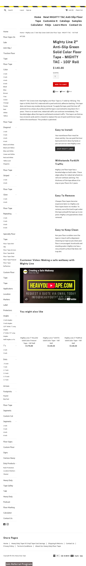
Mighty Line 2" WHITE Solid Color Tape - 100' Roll (51, 340)
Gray (4, 96)
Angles (9, 316)
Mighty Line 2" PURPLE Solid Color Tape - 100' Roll (73, 340)
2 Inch (5, 74)
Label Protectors (7, 307)
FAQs (48, 24)
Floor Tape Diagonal (9, 124)
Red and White (8, 157)
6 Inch (5, 83)
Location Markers (7, 296)
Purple (5, 106)
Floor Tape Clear (8, 256)
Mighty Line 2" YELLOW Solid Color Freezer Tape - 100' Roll (29, 340)
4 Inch (5, 80)
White (5, 112)
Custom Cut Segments (9, 418)
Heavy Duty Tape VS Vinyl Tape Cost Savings (28, 543)
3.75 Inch (6, 376)
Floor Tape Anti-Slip (8, 245)
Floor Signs (7, 442)
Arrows (6, 386)
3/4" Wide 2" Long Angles (9, 328)
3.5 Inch (5, 373)
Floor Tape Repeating (9, 211)
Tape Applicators (8, 286)
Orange (6, 103)
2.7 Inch (5, 370)
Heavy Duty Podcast (8, 499)
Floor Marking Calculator (9, 510)
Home (37, 17)
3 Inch (5, 77)
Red (4, 109)
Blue (4, 90)
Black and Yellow (9, 148)
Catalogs (65, 20)
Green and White (9, 154)
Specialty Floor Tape (9, 236)
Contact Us (75, 24)
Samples (77, 20)
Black (5, 87)
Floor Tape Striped (9, 172)
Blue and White (8, 151)
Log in (22, 10)
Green (5, 100)
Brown (5, 93)
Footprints (9, 392)
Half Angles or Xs (9, 339)
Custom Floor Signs (8, 450)
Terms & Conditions (24, 546)
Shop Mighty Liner (65, 149)
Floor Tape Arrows (9, 250)
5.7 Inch (5, 380)
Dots (9, 359)
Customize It (50, 20)
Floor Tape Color (9, 67)
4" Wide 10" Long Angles (9, 334)
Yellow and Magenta (7, 162)
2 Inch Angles (7, 320)
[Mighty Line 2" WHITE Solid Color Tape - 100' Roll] (51, 325)
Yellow (5, 116)
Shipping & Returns (55, 543)
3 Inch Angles (7, 323)
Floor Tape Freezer (9, 260)
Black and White (8, 144)
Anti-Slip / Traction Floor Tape (9, 53)
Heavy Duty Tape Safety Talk (8, 485)
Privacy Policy (8, 546)
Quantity (56, 72)
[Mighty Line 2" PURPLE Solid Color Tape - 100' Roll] (73, 325)
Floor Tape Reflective (7, 264)
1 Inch (5, 367)
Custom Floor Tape (8, 275)
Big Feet (6, 399)
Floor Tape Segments (7, 408)
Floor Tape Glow (9, 192)
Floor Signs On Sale (9, 39)
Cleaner (6, 474)
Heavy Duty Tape (20, 555)
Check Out (79, 10)
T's (9, 346)
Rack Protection (8, 468)
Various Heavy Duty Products (9, 460)
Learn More (60, 24)
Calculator (37, 24)
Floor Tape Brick (8, 253)
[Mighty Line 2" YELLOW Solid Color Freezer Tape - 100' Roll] (29, 325)
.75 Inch (5, 364)
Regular (6, 396)
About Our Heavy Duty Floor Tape (48, 546)
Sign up (28, 10)
